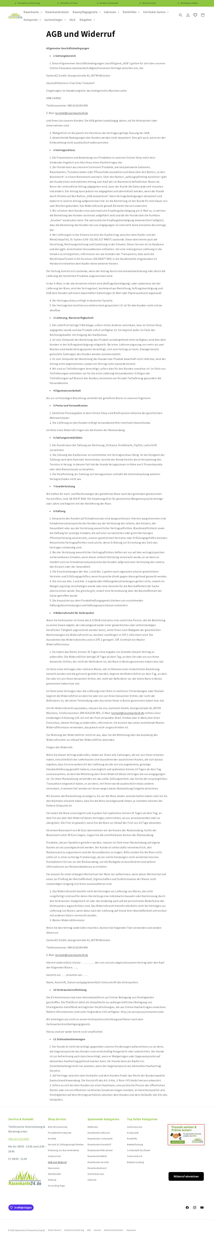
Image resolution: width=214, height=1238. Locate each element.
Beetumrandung (135, 1162)
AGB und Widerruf (57, 1162)
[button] (32, 12)
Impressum (54, 1168)
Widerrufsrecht (54, 1230)
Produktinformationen (59, 1132)
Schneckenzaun (96, 1173)
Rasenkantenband (97, 1168)
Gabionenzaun (134, 1126)
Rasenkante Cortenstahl (100, 1138)
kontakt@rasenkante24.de (71, 113)
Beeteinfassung (135, 1144)
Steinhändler (54, 1173)
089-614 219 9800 (18, 1139)
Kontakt (52, 1138)
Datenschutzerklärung (74, 1230)
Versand (97, 1230)
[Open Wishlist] (195, 15)
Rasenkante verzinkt (98, 1162)
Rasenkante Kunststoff (99, 1144)
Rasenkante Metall (97, 1156)
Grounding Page (56, 1185)
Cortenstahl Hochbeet (138, 1150)
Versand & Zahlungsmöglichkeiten (66, 1144)
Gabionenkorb (134, 1156)
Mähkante (93, 1126)
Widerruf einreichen (186, 1176)
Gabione (92, 1179)
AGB (89, 1230)
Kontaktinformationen (113, 1230)
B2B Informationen (58, 1126)
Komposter (133, 1132)
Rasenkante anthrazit (99, 1132)
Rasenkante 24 (21, 1230)
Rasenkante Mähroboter (100, 1150)
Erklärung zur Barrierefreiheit (63, 1150)
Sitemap (52, 1179)
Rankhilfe (132, 1138)
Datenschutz (54, 1156)
